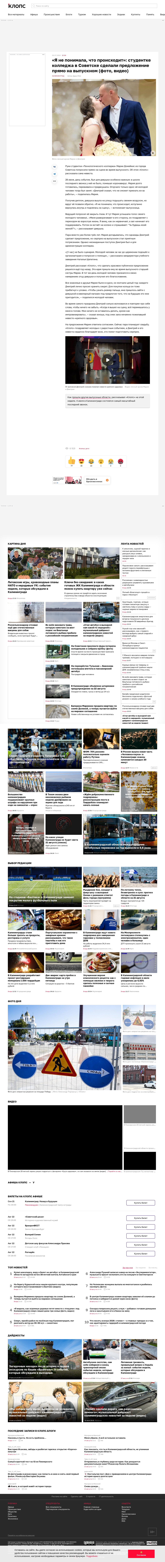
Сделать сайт (76, 1496)
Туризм (82, 14)
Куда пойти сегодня (92, 1509)
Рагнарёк (30, 1252)
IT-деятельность (106, 1496)
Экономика (13, 1519)
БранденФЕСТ (32, 1225)
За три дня (128, 1267)
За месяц (152, 1267)
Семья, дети (84, 448)
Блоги (69, 14)
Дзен (124, 1519)
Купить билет (140, 1202)
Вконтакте (126, 1507)
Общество (12, 1512)
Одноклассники (129, 1514)
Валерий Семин (33, 1234)
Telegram (126, 1509)
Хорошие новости (101, 14)
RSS (123, 1521)
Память (150, 14)
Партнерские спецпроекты (58, 1509)
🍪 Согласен (141, 1553)
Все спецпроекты (53, 1507)
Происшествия (52, 14)
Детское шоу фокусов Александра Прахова (47, 1243)
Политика (12, 1516)
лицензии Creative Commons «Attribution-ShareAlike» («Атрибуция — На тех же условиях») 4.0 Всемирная (120, 1543)
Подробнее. (92, 1556)
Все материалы (16, 14)
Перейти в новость (116, 1171)
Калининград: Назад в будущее (41, 1201)
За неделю (141, 1267)
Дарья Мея (77, 76)
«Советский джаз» (34, 1216)
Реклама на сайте (59, 1496)
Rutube (125, 1516)
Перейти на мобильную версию (21, 1535)
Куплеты (135, 14)
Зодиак (121, 14)
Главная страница (91, 1507)
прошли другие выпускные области (91, 397)
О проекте (90, 1496)
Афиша (34, 14)
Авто (10, 1514)
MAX (124, 1512)
